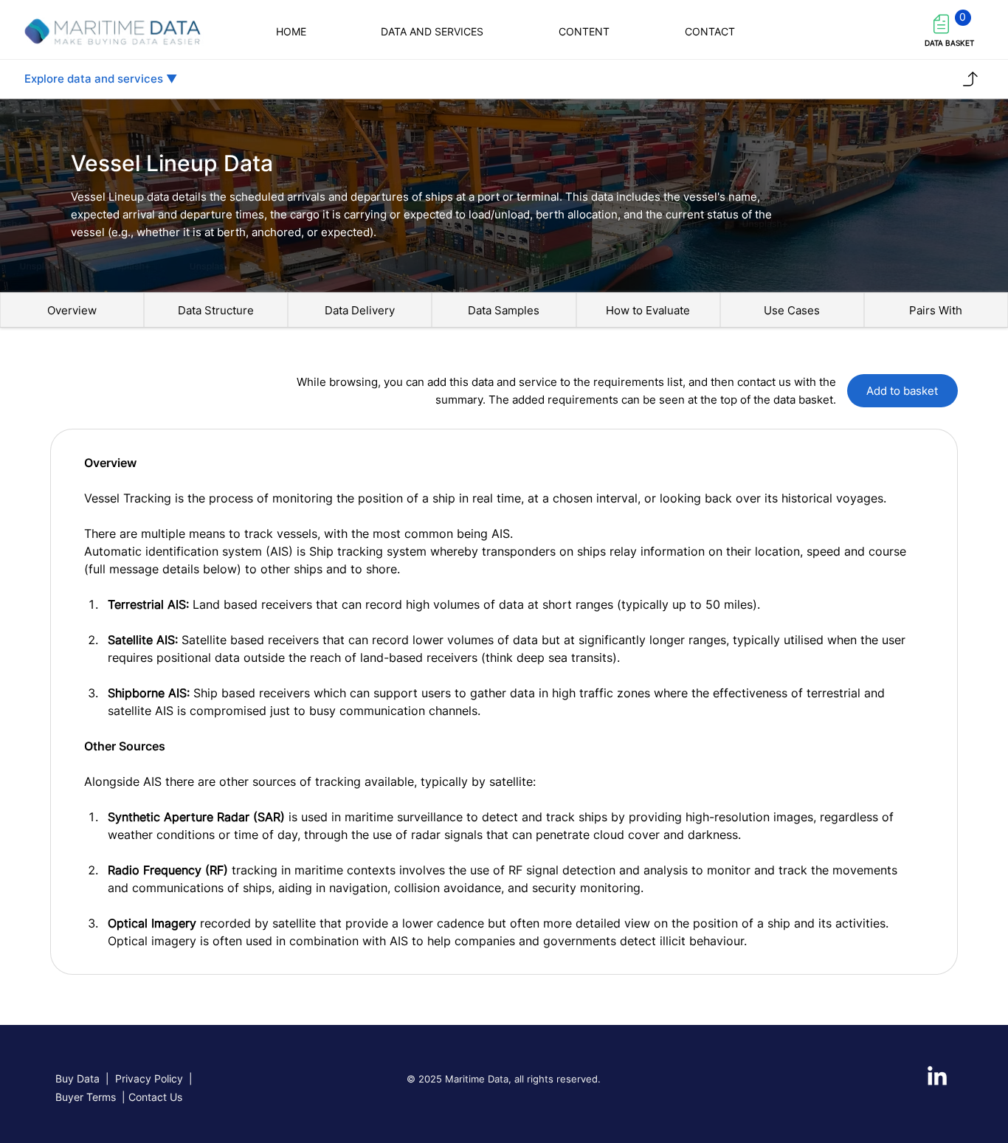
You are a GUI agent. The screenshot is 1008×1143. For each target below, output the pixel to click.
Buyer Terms (87, 1097)
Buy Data (77, 1078)
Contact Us (155, 1097)
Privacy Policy (149, 1078)
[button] (710, 31)
